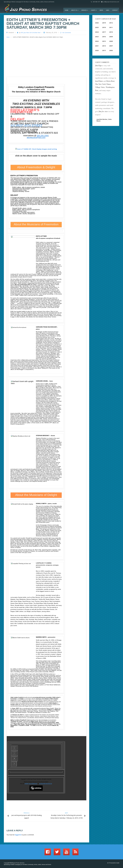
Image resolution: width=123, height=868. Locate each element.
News (101, 10)
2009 (111, 37)
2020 (97, 50)
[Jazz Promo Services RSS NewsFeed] (75, 853)
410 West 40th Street (26, 125)
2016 (104, 37)
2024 (97, 32)
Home (66, 10)
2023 (97, 37)
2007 (111, 46)
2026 (97, 23)
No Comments (66, 32)
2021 (97, 46)
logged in (18, 835)
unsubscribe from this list (45, 783)
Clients (93, 10)
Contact (115, 10)
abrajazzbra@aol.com (36, 137)
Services (84, 10)
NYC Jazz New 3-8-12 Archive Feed (30, 32)
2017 (104, 32)
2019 (104, 23)
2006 (111, 50)
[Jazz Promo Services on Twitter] (57, 853)
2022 (97, 41)
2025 (97, 27)
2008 (111, 41)
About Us (74, 10)
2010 (111, 32)
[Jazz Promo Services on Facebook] (47, 853)
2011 (111, 27)
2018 (104, 27)
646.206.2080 (42, 135)
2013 (104, 50)
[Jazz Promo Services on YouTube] (66, 853)
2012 (111, 23)
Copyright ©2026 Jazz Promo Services (14, 863)
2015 (104, 41)
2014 (104, 46)
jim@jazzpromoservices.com (111, 2)
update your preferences (31, 783)
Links (107, 10)
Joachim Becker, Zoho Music (104, 120)
